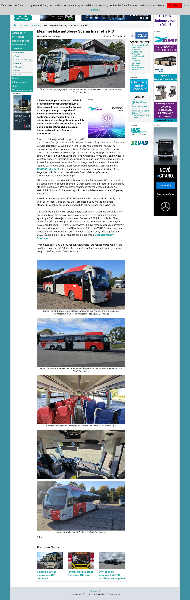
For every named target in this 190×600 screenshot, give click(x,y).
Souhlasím (174, 5)
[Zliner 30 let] (106, 119)
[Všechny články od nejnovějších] (139, 131)
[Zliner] (165, 77)
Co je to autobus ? (140, 45)
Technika (23, 25)
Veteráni (18, 63)
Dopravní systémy (23, 60)
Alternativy (20, 67)
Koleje (17, 70)
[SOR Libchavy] (57, 16)
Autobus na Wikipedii (137, 53)
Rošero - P (136, 113)
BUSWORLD (137, 49)
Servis (17, 56)
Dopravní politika (20, 40)
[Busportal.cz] (23, 15)
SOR (133, 100)
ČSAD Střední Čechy (49, 169)
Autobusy (36, 25)
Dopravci (16, 78)
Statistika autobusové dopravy (137, 63)
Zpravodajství (19, 32)
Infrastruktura (19, 82)
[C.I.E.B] (165, 20)
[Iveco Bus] (116, 16)
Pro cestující (18, 36)
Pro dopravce (19, 44)
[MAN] (22, 112)
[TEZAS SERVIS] (139, 85)
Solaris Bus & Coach (140, 111)
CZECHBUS (137, 47)
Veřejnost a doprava (22, 90)
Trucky (18, 74)
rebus (107, 36)
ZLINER (135, 117)
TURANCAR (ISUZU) (140, 115)
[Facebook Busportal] (139, 35)
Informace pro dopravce (138, 68)
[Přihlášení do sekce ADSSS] (139, 143)
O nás (15, 86)
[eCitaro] (165, 171)
